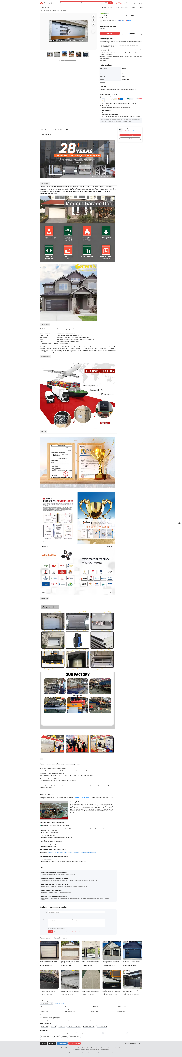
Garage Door (64, 10)
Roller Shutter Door (52, 852)
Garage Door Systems (46, 1036)
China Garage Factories (82, 1033)
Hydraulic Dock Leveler (70, 1011)
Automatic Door (44, 1026)
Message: (45, 919)
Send (50, 931)
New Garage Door (108, 1033)
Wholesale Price (99, 1047)
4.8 (125, 131)
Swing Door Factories (69, 1033)
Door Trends (64, 1036)
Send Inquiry (110, 33)
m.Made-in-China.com (94, 1049)
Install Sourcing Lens (75, 1043)
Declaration (106, 1052)
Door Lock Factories (57, 1033)
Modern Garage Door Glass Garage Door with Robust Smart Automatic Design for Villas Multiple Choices (132, 963)
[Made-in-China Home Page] (47, 2)
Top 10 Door (56, 1036)
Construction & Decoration (50, 10)
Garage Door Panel (84, 852)
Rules (141, 7)
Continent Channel (107, 1047)
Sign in (140, 3)
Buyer (109, 7)
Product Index (115, 1047)
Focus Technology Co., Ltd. (81, 1052)
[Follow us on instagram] (135, 1043)
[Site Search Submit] (110, 2)
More (41, 1039)
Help (117, 7)
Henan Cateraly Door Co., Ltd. (109, 20)
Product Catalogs (60, 1003)
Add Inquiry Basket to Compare (68, 60)
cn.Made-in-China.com (104, 1049)
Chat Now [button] (132, 33)
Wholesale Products (91, 1047)
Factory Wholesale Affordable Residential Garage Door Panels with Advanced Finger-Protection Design (49, 991)
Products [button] (62, 3)
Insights (120, 1047)
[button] (106, 2)
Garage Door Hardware (122, 1009)
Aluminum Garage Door (96, 1009)
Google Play (52, 1043)
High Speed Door (68, 852)
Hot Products (62, 1047)
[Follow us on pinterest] (139, 1043)
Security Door (43, 1009)
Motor (66, 1006)
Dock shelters (94, 1011)
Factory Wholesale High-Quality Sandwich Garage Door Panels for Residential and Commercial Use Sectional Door (91, 991)
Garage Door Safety (132, 1033)
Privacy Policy (112, 1052)
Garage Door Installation (96, 1033)
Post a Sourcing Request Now (79, 931)
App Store (43, 1043)
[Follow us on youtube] (137, 1043)
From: (46, 912)
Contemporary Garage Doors (74, 1026)
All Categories (45, 7)
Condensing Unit (94, 1006)
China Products (69, 1047)
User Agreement (99, 1052)
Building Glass (68, 1009)
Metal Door (53, 1026)
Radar (41, 1006)
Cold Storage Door (121, 1006)
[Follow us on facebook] (131, 1043)
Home (41, 10)
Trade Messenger (62, 1043)
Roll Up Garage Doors (102, 1026)
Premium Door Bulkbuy (75, 1036)
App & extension (124, 7)
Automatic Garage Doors (88, 1026)
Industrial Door (92, 852)
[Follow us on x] (133, 1043)
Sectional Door (75, 852)
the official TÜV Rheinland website (81, 797)
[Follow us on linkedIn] (141, 1043)
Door (58, 10)
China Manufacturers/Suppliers (80, 1047)
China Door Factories (45, 1033)
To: (47, 916)
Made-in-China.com (85, 1049)
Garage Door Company (120, 1033)
